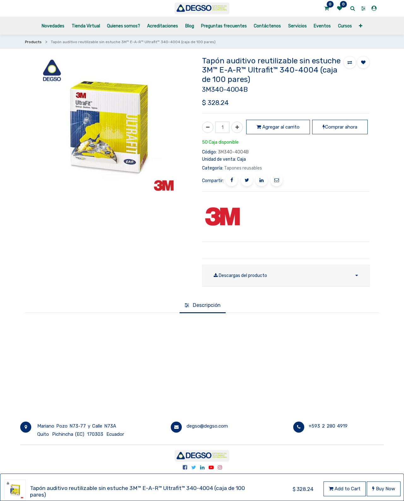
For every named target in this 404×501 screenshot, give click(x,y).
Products (33, 42)
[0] (326, 8)
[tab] (203, 306)
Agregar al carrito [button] (280, 127)
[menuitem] (53, 25)
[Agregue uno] (237, 127)
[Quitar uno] (207, 127)
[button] (360, 25)
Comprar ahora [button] (341, 127)
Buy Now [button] (385, 489)
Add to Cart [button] (346, 489)
